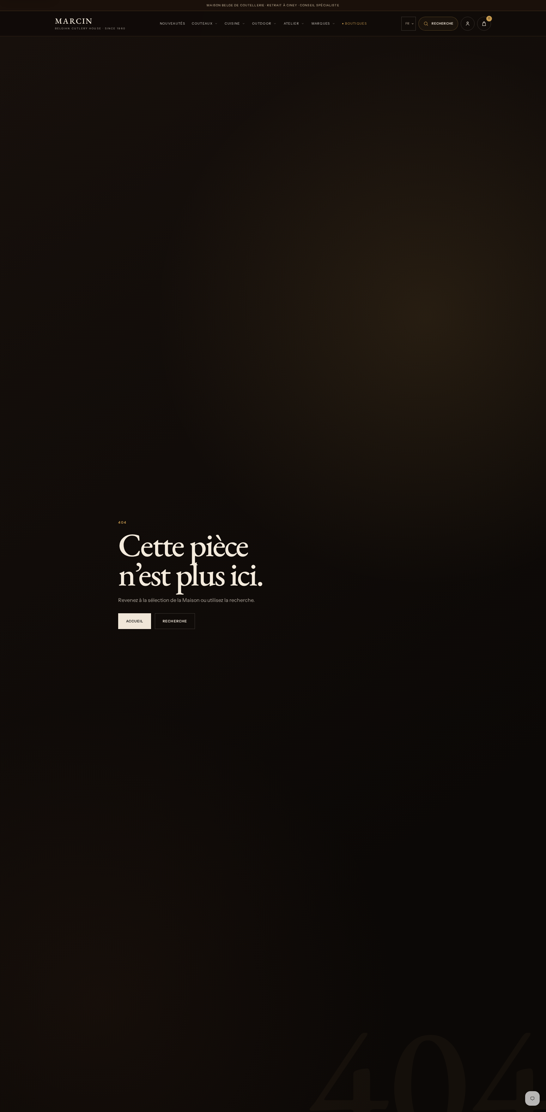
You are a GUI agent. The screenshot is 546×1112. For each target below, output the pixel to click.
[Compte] (468, 24)
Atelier (291, 23)
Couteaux (202, 23)
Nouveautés (172, 23)
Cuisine (232, 23)
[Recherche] (438, 24)
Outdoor (261, 23)
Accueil (134, 621)
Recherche (175, 621)
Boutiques (356, 23)
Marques (321, 23)
